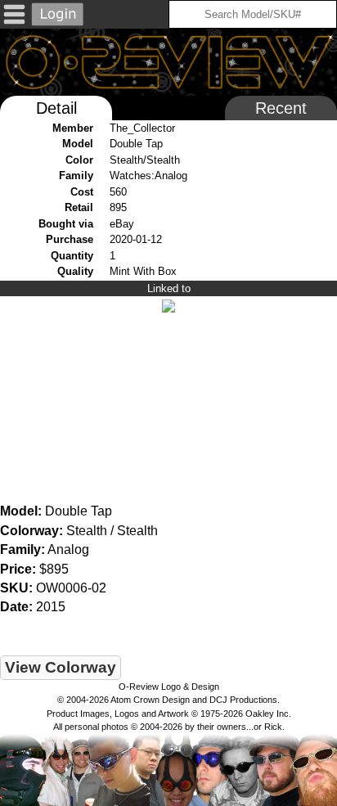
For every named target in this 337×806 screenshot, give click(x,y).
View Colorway (60, 667)
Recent (281, 108)
